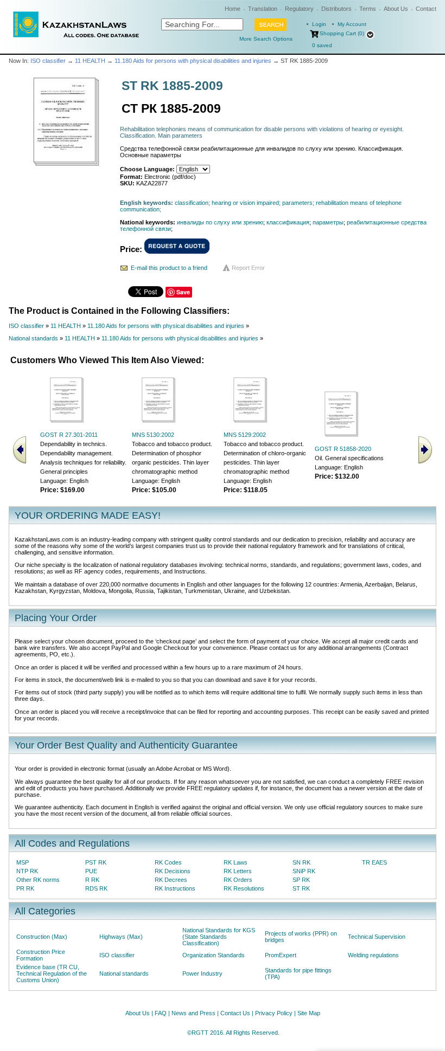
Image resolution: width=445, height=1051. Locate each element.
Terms (367, 8)
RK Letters (238, 871)
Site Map (308, 1013)
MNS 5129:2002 (245, 434)
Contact (426, 8)
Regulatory (299, 8)
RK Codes (168, 862)
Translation (262, 8)
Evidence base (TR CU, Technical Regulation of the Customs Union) (51, 973)
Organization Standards (213, 955)
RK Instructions (175, 888)
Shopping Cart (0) (342, 33)
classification (191, 202)
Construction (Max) (41, 936)
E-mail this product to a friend (169, 268)
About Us (396, 8)
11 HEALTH (90, 60)
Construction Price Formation (40, 955)
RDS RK (96, 888)
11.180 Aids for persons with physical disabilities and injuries (193, 60)
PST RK (95, 862)
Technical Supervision (376, 936)
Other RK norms (38, 879)
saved (322, 45)
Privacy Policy (274, 1013)
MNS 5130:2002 (153, 434)
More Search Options (266, 39)
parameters (297, 202)
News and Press (193, 1013)
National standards (33, 338)
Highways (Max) (121, 936)
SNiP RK (304, 871)
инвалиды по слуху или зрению (220, 222)
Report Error (248, 268)
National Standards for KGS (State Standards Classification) (218, 936)
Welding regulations (373, 955)
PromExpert (280, 955)
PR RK (25, 888)
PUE (91, 871)
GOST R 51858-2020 (343, 449)
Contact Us (235, 1013)
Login (319, 24)
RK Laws (235, 862)
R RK (92, 879)
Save (183, 292)
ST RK (301, 888)
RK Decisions (172, 871)
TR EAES (374, 862)
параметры (328, 222)
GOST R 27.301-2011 (69, 434)
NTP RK (27, 871)
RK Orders (238, 879)
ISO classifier (48, 60)
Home (232, 8)
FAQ (161, 1013)
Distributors (336, 8)
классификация (287, 222)
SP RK (301, 879)
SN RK (301, 862)
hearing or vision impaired (245, 202)
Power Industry (202, 973)
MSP (22, 862)
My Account (352, 24)
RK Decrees (171, 879)
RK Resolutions (244, 888)
